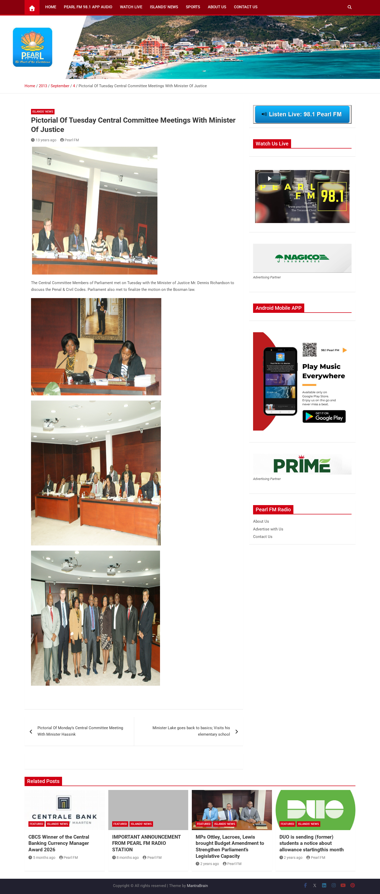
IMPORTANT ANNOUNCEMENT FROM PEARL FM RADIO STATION (146, 843)
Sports (193, 7)
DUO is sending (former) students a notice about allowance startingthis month (311, 843)
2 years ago (209, 864)
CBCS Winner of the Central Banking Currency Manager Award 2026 (58, 843)
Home (50, 7)
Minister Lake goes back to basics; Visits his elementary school (191, 731)
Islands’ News (164, 7)
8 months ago (128, 857)
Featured (36, 824)
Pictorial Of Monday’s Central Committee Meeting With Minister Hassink (80, 731)
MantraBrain (197, 885)
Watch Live (131, 7)
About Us (217, 7)
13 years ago (46, 140)
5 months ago (44, 857)
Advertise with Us (268, 529)
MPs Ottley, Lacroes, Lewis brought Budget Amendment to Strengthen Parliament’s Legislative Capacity (230, 846)
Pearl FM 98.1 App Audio (88, 7)
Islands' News (42, 111)
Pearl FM (72, 140)
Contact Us (245, 7)
